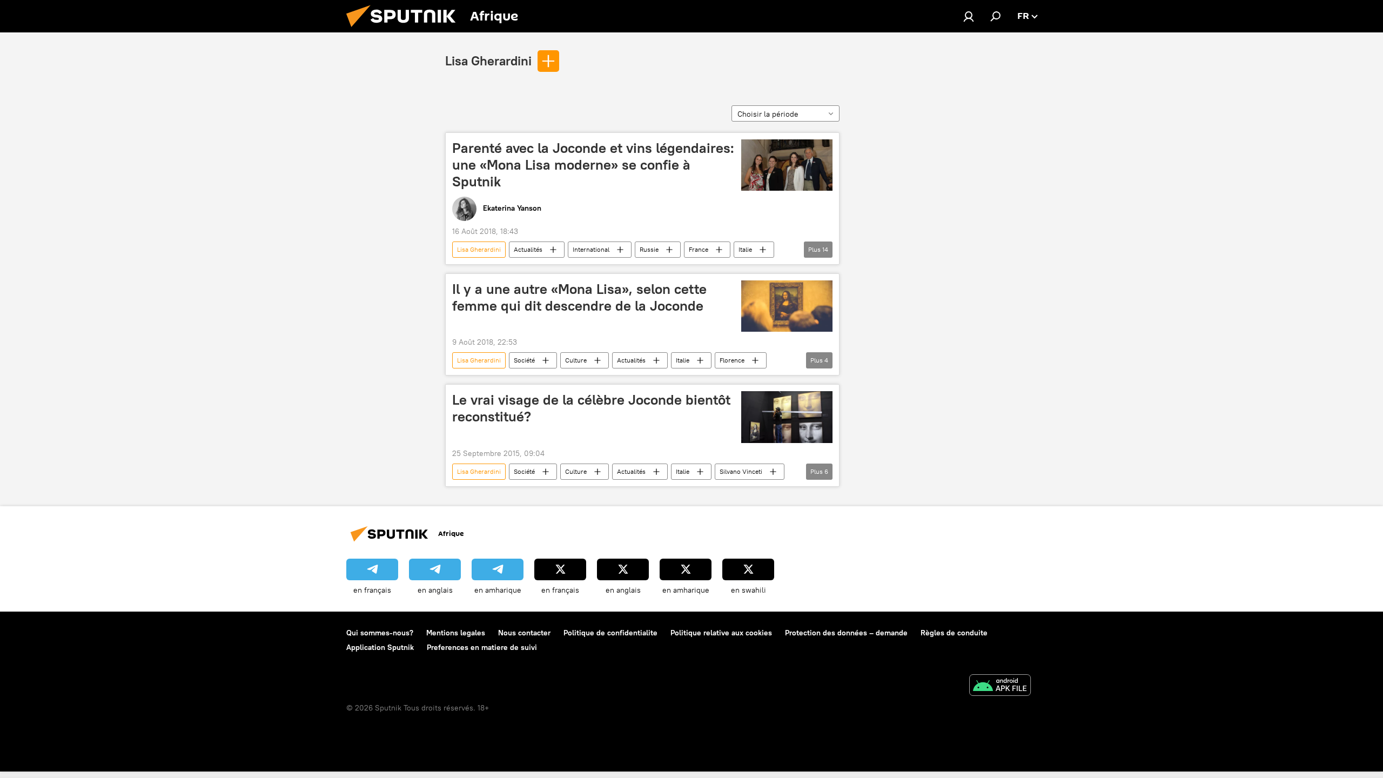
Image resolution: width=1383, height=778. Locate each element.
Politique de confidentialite (610, 633)
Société (524, 360)
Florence (732, 360)
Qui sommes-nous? (379, 633)
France (698, 249)
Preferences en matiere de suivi (482, 647)
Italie (745, 249)
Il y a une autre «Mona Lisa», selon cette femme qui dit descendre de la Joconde (579, 297)
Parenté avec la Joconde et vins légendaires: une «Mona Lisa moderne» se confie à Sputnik (593, 164)
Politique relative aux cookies (721, 633)
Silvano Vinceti (741, 471)
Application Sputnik (380, 647)
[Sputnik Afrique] (405, 30)
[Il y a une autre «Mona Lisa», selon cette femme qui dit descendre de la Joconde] (787, 306)
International (591, 249)
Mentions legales (455, 633)
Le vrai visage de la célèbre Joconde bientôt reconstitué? (591, 408)
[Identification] (968, 16)
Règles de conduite (954, 633)
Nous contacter (524, 633)
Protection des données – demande (846, 633)
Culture (576, 360)
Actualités (528, 249)
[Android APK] (1000, 686)
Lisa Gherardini (488, 60)
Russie (649, 249)
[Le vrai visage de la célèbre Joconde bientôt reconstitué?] (787, 416)
